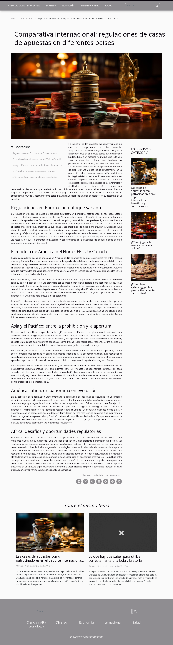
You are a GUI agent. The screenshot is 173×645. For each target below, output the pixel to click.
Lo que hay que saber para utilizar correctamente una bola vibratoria (115, 558)
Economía (68, 5)
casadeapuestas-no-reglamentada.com (95, 236)
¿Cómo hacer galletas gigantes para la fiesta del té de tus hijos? (143, 288)
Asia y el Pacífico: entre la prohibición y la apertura (37, 165)
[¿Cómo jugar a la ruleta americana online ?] (144, 225)
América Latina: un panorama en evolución (33, 171)
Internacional (90, 5)
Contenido (22, 147)
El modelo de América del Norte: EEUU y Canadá (36, 159)
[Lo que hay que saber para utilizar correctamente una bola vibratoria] (123, 532)
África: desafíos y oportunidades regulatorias (34, 177)
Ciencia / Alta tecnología (24, 5)
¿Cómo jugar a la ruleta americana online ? (141, 245)
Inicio (13, 18)
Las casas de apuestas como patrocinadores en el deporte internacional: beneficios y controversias (49, 560)
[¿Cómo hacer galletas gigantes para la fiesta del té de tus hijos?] (144, 267)
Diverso (51, 5)
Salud (108, 5)
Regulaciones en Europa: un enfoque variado (34, 153)
